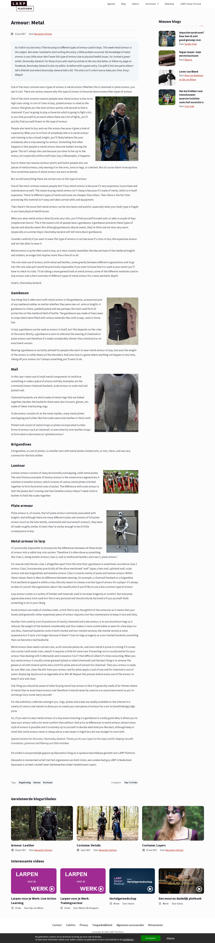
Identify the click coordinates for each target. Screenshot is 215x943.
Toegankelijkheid (102, 925)
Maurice (188, 59)
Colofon (70, 925)
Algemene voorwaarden (130, 925)
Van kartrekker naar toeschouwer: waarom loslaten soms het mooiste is (191, 96)
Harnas (37, 782)
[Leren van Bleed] (167, 77)
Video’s (135, 3)
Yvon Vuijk (189, 106)
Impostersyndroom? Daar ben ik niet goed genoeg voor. (191, 36)
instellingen (128, 939)
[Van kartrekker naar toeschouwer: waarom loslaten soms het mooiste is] (167, 97)
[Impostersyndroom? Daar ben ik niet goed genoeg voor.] (167, 38)
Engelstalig (25, 782)
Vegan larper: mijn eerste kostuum (190, 54)
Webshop (169, 3)
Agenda (111, 3)
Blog (123, 3)
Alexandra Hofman (43, 33)
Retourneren (155, 925)
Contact (57, 925)
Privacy (84, 925)
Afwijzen (171, 938)
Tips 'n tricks (130, 782)
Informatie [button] (150, 3)
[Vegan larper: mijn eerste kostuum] (167, 58)
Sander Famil (190, 43)
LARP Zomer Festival (190, 3)
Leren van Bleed (188, 71)
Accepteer (151, 938)
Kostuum (47, 782)
